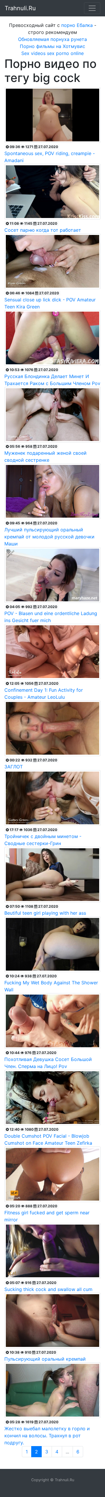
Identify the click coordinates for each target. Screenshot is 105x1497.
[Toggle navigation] (92, 8)
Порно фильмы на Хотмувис (52, 46)
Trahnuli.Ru (20, 8)
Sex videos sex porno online (52, 53)
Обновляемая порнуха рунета (52, 39)
